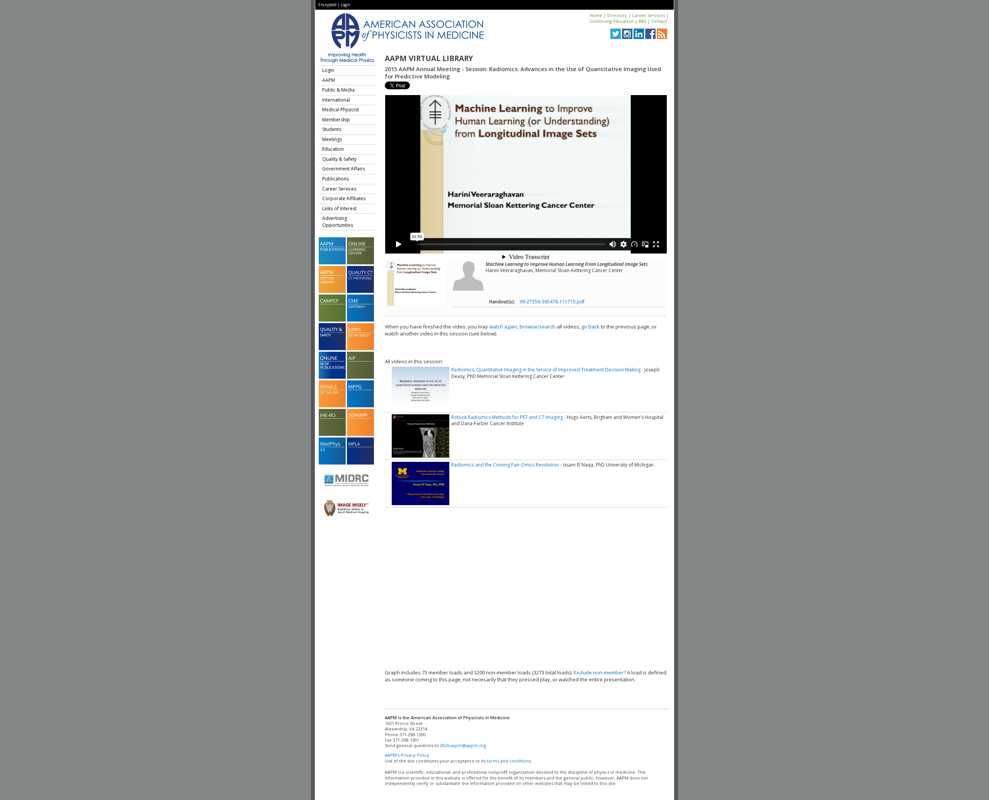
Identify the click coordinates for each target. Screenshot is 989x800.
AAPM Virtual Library (429, 58)
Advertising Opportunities (337, 221)
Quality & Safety (339, 159)
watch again (503, 326)
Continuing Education (612, 21)
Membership (336, 119)
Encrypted (327, 4)
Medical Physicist (340, 109)
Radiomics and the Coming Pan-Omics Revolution (505, 464)
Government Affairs (343, 168)
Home (596, 15)
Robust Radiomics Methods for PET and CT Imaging (507, 417)
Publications (335, 178)
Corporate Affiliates (343, 198)
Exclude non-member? (600, 672)
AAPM (328, 80)
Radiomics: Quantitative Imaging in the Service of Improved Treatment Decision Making (546, 369)
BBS (642, 21)
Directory (617, 15)
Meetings (332, 139)
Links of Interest (339, 208)
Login (345, 4)
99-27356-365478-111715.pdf (552, 301)
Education (333, 149)
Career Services (648, 15)
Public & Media (338, 90)
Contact (659, 21)
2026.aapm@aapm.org (463, 745)
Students (331, 129)
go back (590, 326)
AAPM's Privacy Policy (407, 755)
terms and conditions (509, 761)
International (336, 100)
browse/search (538, 326)
